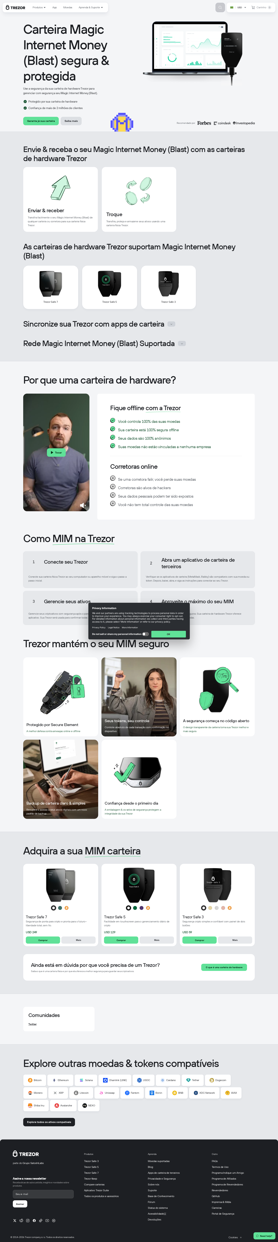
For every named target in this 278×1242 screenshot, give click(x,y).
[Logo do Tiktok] (41, 1221)
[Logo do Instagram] (28, 1221)
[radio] (53, 908)
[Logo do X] (15, 1221)
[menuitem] (39, 7)
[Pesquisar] (220, 7)
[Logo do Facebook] (34, 1221)
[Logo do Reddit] (21, 1221)
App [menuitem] (54, 7)
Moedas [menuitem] (67, 7)
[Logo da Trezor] (15, 7)
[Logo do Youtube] (47, 1221)
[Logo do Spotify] (54, 1221)
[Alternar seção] (171, 324)
